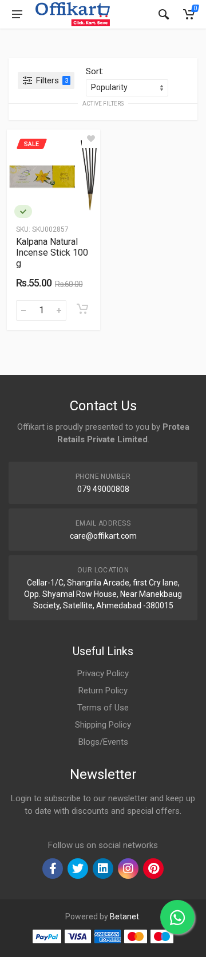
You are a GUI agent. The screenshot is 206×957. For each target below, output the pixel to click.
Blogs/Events (103, 742)
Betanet (124, 916)
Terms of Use (103, 707)
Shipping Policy (103, 725)
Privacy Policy (103, 673)
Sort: (95, 71)
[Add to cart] (82, 308)
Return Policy (103, 690)
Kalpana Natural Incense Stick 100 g (52, 252)
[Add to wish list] (91, 139)
